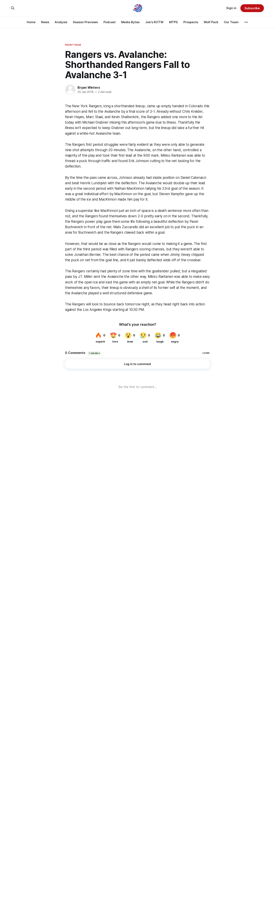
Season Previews (85, 22)
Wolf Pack (211, 22)
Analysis (61, 22)
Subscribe (252, 8)
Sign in (231, 8)
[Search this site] (13, 8)
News (45, 22)
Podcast (109, 22)
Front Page (73, 44)
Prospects (190, 22)
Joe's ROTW (154, 22)
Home (31, 22)
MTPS (173, 22)
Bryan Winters (89, 87)
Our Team (231, 22)
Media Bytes (130, 22)
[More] (246, 22)
